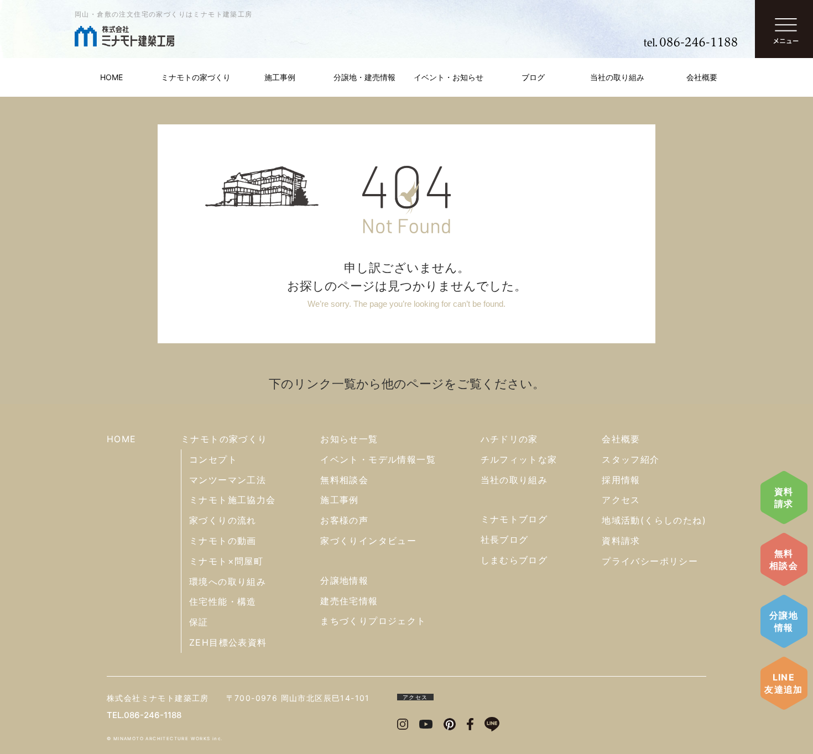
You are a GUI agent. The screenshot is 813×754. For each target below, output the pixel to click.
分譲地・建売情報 (364, 77)
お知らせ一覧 (349, 438)
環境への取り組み (227, 581)
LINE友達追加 (783, 683)
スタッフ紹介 (630, 459)
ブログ (533, 77)
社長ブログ (505, 539)
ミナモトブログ (514, 519)
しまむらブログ (514, 560)
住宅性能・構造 (223, 601)
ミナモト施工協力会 (232, 499)
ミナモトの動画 (223, 540)
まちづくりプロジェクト (373, 620)
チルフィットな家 (519, 459)
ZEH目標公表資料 (228, 642)
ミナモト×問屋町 (226, 561)
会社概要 (701, 77)
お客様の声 (344, 520)
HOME (111, 77)
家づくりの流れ (223, 520)
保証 (199, 621)
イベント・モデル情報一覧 (378, 459)
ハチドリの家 (509, 438)
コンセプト (213, 459)
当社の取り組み (617, 77)
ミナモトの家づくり (196, 77)
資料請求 (784, 497)
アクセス (621, 499)
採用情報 (621, 479)
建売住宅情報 (349, 600)
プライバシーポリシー (650, 561)
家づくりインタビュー (368, 540)
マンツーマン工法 (227, 479)
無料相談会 (783, 559)
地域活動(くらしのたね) (654, 520)
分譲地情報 (783, 621)
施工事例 (279, 77)
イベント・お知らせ (448, 77)
